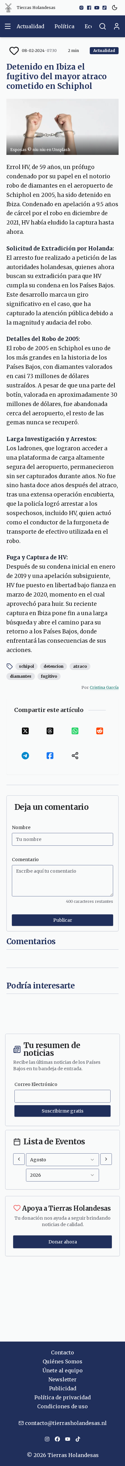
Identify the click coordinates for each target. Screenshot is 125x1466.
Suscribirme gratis (62, 1111)
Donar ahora (62, 1242)
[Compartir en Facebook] (50, 756)
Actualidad (30, 26)
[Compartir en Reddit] (100, 731)
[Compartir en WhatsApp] (75, 731)
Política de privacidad (62, 1397)
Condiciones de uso (62, 1406)
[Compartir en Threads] (50, 731)
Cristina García (104, 687)
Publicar (62, 920)
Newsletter (62, 1379)
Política (64, 26)
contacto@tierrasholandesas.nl (66, 1423)
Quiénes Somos (62, 1361)
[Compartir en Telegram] (25, 756)
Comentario (25, 859)
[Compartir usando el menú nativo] (75, 756)
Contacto (62, 1352)
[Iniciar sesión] (116, 26)
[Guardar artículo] (14, 50)
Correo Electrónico (35, 1084)
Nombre (21, 827)
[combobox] (62, 1159)
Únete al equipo (62, 1370)
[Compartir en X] (25, 731)
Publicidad (62, 1388)
